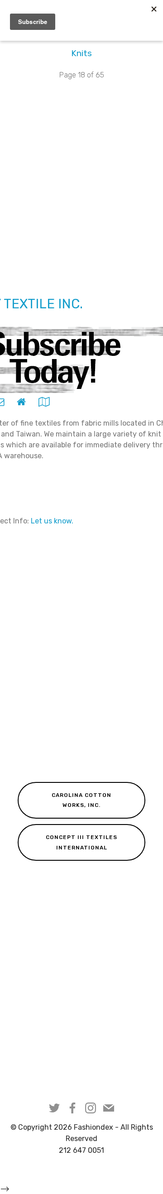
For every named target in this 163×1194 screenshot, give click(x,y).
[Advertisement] (81, 183)
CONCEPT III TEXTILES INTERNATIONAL (81, 842)
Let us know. (52, 521)
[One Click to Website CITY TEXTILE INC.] (21, 401)
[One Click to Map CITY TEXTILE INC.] (43, 401)
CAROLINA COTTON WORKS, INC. (81, 800)
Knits (81, 53)
